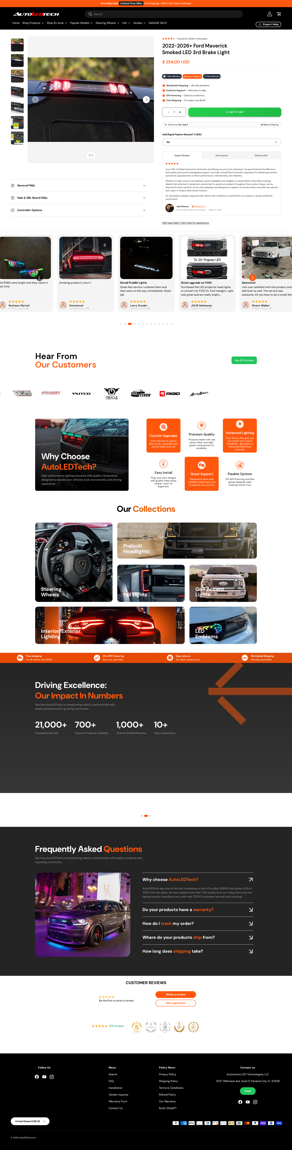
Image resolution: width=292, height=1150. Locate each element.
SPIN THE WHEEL (112, 618)
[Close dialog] (210, 524)
